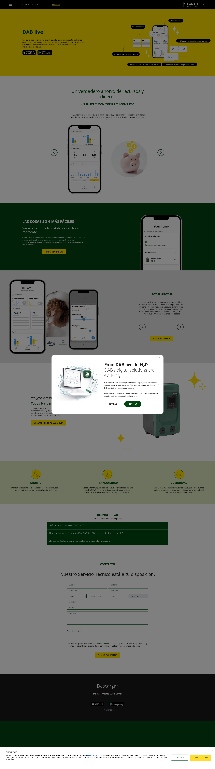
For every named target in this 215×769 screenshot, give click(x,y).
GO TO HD (133, 404)
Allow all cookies (201, 757)
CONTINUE (113, 404)
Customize (179, 757)
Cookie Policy (92, 755)
